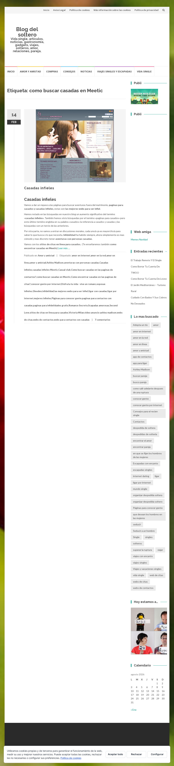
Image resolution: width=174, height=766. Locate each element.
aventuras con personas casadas (81, 262)
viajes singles (140, 562)
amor (156, 324)
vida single (138, 575)
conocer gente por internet (46, 284)
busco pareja (139, 382)
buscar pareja (140, 375)
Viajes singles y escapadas (114, 71)
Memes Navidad (139, 239)
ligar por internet (142, 482)
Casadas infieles (39, 188)
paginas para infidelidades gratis (50, 305)
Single (136, 537)
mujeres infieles (42, 298)
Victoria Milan (76, 312)
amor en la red (98, 255)
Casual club (64, 269)
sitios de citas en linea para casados (49, 312)
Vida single (144, 71)
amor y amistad (38, 262)
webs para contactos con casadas (72, 319)
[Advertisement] (107, 40)
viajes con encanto (143, 556)
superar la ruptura (142, 549)
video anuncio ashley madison (100, 312)
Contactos (138, 421)
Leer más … (64, 248)
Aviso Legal (59, 10)
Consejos (69, 71)
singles (149, 537)
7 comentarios (102, 319)
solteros (137, 543)
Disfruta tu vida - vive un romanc (78, 284)
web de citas (156, 575)
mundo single (140, 488)
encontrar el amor (142, 440)
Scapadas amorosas (98, 305)
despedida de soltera (144, 427)
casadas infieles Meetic (45, 269)
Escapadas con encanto (145, 463)
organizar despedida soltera (147, 495)
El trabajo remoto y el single (146, 260)
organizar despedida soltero (147, 501)
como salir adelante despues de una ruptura (148, 390)
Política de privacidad (147, 10)
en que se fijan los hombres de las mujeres (147, 455)
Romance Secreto (78, 305)
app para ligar (140, 363)
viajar (160, 549)
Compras (52, 71)
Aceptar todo (115, 754)
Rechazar (136, 754)
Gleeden (37, 291)
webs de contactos (43, 319)
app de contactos (142, 356)
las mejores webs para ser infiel (71, 291)
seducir (137, 524)
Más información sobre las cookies (112, 10)
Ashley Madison (55, 262)
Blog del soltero (27, 32)
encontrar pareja (142, 446)
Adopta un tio (140, 324)
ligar (157, 476)
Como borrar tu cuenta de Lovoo (149, 278)
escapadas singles (142, 469)
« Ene (133, 709)
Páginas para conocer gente (67, 298)
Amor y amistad (30, 71)
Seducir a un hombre (144, 530)
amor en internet (81, 255)
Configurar (157, 754)
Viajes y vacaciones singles (147, 568)
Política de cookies (79, 10)
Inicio (46, 10)
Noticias (86, 71)
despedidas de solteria (145, 434)
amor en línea (140, 344)
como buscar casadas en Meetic (54, 277)
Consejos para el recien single (145, 413)
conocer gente (141, 398)
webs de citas (140, 581)
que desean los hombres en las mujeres (147, 516)
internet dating (141, 476)
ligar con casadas (98, 291)
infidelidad (48, 291)
